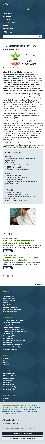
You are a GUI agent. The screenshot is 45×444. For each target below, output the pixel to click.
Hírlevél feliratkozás (9, 389)
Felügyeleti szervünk (9, 300)
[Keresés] (40, 36)
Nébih (11, 3)
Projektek (5, 303)
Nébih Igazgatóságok (9, 374)
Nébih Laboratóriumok (9, 376)
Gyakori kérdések (9, 395)
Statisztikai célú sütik (11, 420)
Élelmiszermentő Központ (10, 387)
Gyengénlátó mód (29, 9)
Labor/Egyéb (6, 365)
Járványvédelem (8, 334)
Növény (5, 362)
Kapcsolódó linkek (8, 305)
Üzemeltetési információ (10, 311)
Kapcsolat (6, 371)
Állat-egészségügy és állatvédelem (13, 320)
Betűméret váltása (42, 40)
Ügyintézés (6, 355)
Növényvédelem (7, 342)
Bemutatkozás (7, 294)
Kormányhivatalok (8, 378)
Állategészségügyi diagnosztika (12, 323)
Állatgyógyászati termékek (11, 325)
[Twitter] (12, 276)
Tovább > (7, 251)
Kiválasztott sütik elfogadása (22, 438)
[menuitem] (22, 13)
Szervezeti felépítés (8, 296)
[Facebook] (8, 276)
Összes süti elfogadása (22, 433)
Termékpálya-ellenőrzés (10, 349)
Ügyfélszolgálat (7, 382)
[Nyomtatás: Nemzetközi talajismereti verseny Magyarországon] (3, 276)
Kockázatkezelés (8, 338)
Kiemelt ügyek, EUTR (9, 336)
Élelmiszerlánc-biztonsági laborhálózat (14, 331)
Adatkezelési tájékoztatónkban (13, 405)
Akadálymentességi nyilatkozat (12, 309)
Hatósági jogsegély (8, 385)
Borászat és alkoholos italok (11, 327)
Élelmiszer (6, 358)
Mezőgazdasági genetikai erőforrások (14, 340)
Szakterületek (7, 318)
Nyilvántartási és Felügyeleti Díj (12, 345)
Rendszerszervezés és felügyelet (13, 347)
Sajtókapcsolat (7, 380)
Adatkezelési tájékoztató (10, 307)
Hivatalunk (6, 291)
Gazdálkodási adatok (9, 298)
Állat (4, 360)
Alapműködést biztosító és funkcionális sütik (20, 428)
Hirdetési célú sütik (11, 424)
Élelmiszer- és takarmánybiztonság (13, 329)
